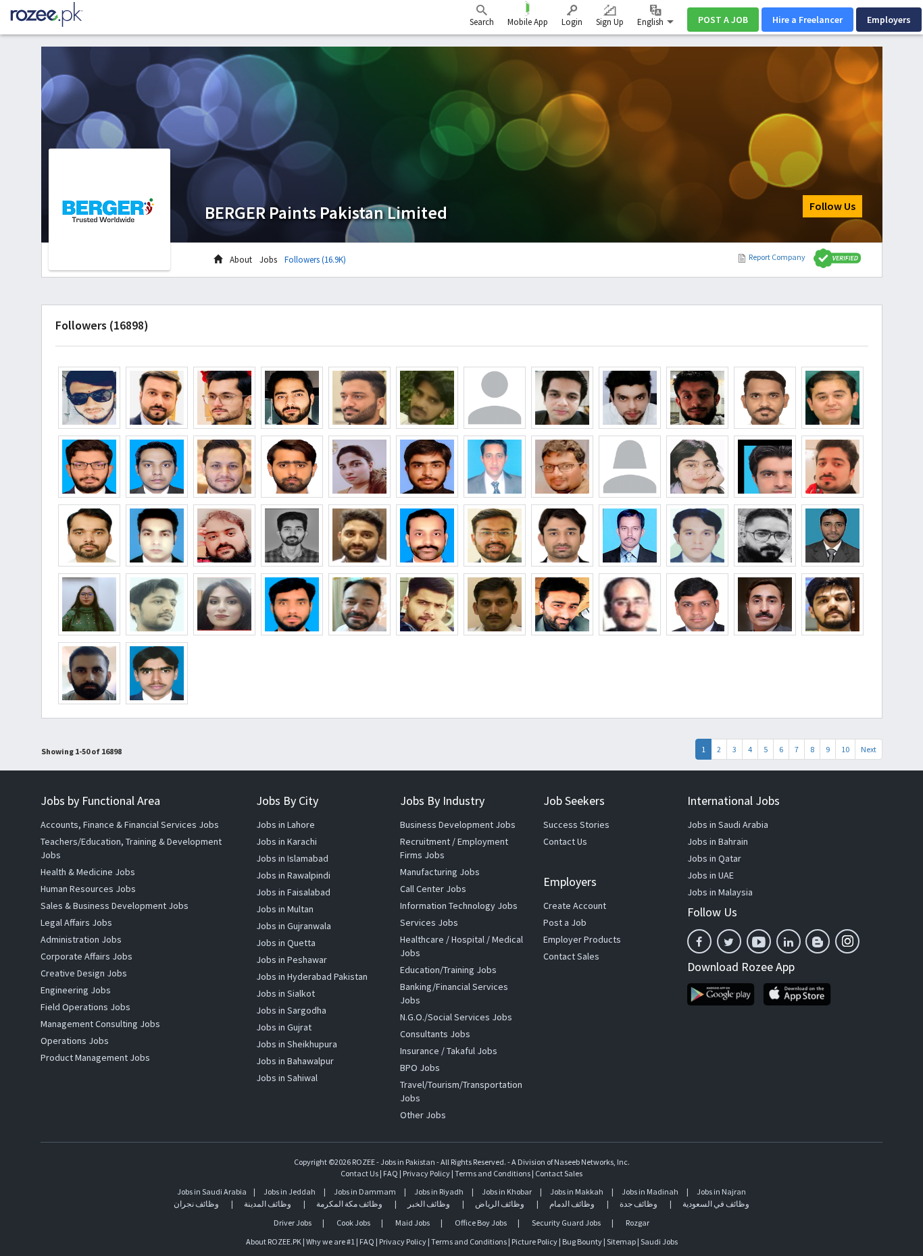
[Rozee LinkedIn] (788, 941)
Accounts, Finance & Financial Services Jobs (130, 824)
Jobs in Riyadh (439, 1191)
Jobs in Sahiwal (287, 1078)
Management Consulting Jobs (100, 1024)
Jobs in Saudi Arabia (727, 824)
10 (845, 749)
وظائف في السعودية (715, 1204)
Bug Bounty (582, 1241)
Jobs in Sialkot (285, 993)
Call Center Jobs (433, 889)
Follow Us (832, 206)
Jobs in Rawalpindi (293, 875)
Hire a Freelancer (807, 20)
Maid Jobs (412, 1223)
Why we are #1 (330, 1241)
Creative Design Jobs (84, 973)
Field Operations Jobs (85, 1007)
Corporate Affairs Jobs (86, 956)
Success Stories (576, 824)
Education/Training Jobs (448, 970)
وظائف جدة (638, 1204)
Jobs (268, 259)
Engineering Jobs (76, 990)
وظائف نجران (196, 1204)
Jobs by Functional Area (100, 800)
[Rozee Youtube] (759, 941)
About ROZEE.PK (273, 1241)
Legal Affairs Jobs (76, 922)
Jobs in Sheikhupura (296, 1044)
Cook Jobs (353, 1223)
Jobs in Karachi (286, 841)
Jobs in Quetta (286, 943)
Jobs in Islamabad (292, 858)
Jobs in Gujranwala (293, 926)
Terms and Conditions (492, 1173)
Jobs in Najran (721, 1191)
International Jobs (733, 800)
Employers (889, 20)
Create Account (574, 905)
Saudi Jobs (659, 1241)
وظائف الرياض (499, 1204)
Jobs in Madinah (650, 1191)
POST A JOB (723, 20)
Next (868, 749)
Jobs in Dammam (365, 1191)
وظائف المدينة (267, 1204)
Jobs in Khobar (507, 1191)
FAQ (390, 1173)
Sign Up (610, 22)
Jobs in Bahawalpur (295, 1061)
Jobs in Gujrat (283, 1027)
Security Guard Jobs (566, 1223)
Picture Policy (534, 1241)
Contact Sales (571, 956)
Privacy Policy (426, 1173)
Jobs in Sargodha (291, 1010)
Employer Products (582, 939)
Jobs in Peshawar (291, 959)
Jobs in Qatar (714, 858)
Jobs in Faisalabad (293, 892)
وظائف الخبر (428, 1204)
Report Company (777, 257)
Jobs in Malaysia (720, 892)
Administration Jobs (81, 939)
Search (482, 22)
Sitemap (621, 1241)
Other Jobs (423, 1115)
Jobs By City (287, 800)
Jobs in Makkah (576, 1191)
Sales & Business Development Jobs (115, 905)
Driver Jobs (292, 1223)
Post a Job (565, 922)
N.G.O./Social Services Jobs (456, 1017)
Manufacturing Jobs (440, 872)
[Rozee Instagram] (847, 941)
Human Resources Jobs (88, 889)
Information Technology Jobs (459, 905)
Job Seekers (574, 800)
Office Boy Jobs (481, 1223)
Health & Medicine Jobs (88, 872)
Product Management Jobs (95, 1057)
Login (572, 22)
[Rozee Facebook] (699, 941)
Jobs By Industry (442, 800)
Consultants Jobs (435, 1034)
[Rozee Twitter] (729, 941)
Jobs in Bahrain (717, 841)
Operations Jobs (75, 1041)
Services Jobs (429, 922)
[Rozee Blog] (817, 941)
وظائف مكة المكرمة (349, 1204)
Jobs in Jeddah (290, 1191)
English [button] (651, 22)
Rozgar (637, 1223)
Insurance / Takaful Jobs (448, 1051)
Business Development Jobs (458, 824)
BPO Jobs (420, 1068)
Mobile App (527, 22)
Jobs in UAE (710, 875)
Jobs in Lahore (285, 824)
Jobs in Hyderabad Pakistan (312, 976)
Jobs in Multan (285, 909)
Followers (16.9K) (315, 259)
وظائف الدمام (572, 1204)
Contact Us (565, 841)
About (241, 259)
